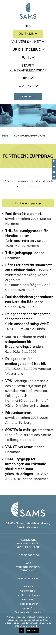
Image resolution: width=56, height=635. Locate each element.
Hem (28, 26)
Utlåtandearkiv (28, 590)
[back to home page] (28, 509)
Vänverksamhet (26, 41)
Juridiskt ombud (26, 49)
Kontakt (26, 86)
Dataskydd (32, 630)
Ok (21, 630)
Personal (28, 586)
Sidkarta (28, 96)
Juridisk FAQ (28, 607)
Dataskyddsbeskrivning (28, 594)
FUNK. (26, 57)
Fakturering (28, 599)
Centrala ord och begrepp (28, 612)
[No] (52, 624)
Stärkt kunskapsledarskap (28, 67)
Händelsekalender (28, 603)
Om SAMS (27, 33)
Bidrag (28, 78)
